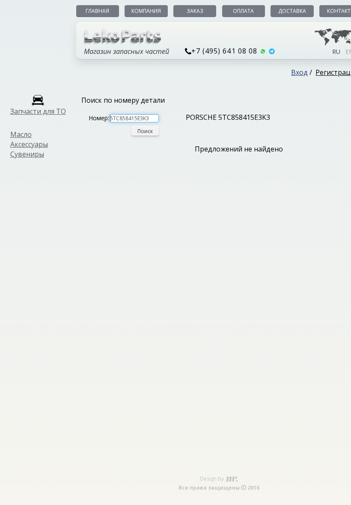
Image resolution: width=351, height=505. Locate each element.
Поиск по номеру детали (123, 100)
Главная (97, 11)
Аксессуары (29, 144)
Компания (146, 11)
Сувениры (27, 154)
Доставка (292, 11)
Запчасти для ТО (38, 111)
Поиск (145, 131)
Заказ (195, 11)
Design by (212, 478)
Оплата (243, 11)
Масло (21, 134)
